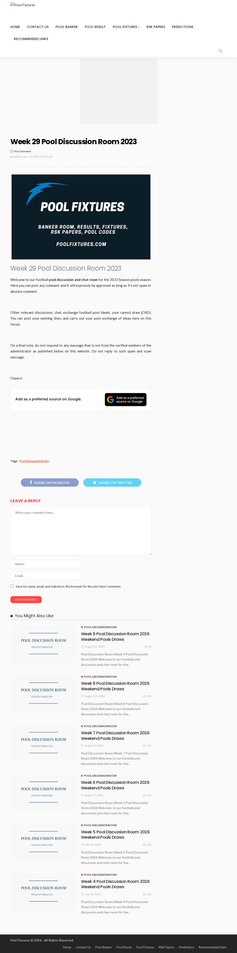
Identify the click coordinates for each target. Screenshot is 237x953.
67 (149, 646)
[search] (221, 51)
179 (149, 696)
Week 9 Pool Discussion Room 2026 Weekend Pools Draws (115, 636)
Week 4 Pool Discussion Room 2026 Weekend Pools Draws (115, 884)
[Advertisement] (118, 91)
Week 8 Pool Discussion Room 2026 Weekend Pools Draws (115, 685)
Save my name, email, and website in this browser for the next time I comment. (68, 586)
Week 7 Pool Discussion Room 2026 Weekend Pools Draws (115, 735)
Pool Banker (67, 27)
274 (149, 795)
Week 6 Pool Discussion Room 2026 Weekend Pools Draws (115, 785)
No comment (22, 151)
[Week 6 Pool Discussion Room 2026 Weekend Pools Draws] (43, 792)
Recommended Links (31, 39)
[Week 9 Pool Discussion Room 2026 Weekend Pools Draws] (43, 644)
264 (149, 894)
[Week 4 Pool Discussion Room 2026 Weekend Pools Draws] (43, 891)
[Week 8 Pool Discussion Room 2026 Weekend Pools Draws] (43, 693)
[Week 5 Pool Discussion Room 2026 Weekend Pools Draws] (43, 842)
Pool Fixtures (125, 27)
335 (149, 845)
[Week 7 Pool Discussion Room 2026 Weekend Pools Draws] (43, 743)
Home (15, 27)
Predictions (182, 27)
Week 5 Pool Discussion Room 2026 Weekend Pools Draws (115, 834)
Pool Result (95, 27)
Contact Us (38, 27)
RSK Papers (156, 27)
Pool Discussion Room (34, 461)
